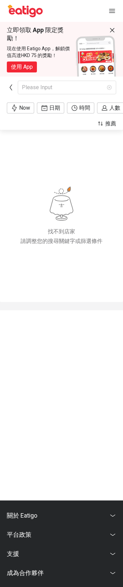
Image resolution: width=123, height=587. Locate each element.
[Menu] (112, 11)
